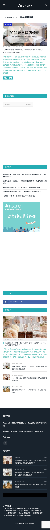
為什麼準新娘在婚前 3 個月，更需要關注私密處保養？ (22, 191)
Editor (9, 339)
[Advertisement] (25, 136)
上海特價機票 (11, 513)
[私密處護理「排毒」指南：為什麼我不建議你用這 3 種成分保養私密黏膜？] (25, 327)
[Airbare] (25, 4)
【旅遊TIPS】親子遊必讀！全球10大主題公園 (19, 196)
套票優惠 (8, 24)
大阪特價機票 (34, 508)
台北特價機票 (9, 508)
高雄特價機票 (37, 513)
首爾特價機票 (11, 510)
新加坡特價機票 (24, 513)
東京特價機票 (22, 508)
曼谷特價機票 (23, 510)
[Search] (46, 5)
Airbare (7, 46)
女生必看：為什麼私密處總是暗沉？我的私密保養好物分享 (29, 379)
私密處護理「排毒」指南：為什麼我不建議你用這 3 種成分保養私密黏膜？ (25, 344)
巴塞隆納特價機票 (25, 515)
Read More (8, 78)
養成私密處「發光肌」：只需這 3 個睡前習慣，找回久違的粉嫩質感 (29, 367)
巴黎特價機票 (11, 515)
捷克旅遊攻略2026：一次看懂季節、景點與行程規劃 (21, 187)
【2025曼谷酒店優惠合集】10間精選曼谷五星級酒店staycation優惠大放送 (23, 50)
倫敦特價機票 (36, 510)
